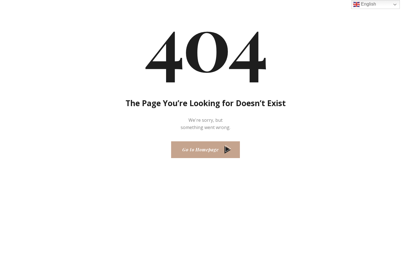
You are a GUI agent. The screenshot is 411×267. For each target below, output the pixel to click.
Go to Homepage (200, 149)
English (368, 4)
